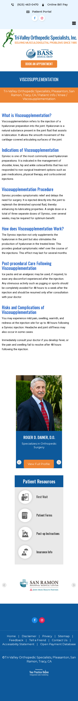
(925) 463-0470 (27, 4)
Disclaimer (29, 636)
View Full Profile (39, 464)
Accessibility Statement (18, 644)
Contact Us (59, 640)
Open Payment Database (58, 644)
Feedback (16, 640)
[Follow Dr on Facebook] (35, 18)
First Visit (42, 497)
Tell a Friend (37, 640)
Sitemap (64, 636)
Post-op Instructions (47, 533)
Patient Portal (42, 11)
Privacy (47, 636)
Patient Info (47, 95)
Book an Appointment (39, 64)
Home (11, 636)
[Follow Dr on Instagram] (42, 18)
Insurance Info (44, 552)
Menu (74, 23)
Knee (61, 95)
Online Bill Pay (57, 4)
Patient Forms (44, 515)
